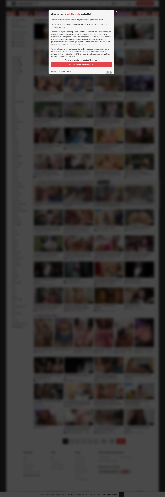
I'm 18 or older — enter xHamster (81, 64)
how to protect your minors (61, 71)
